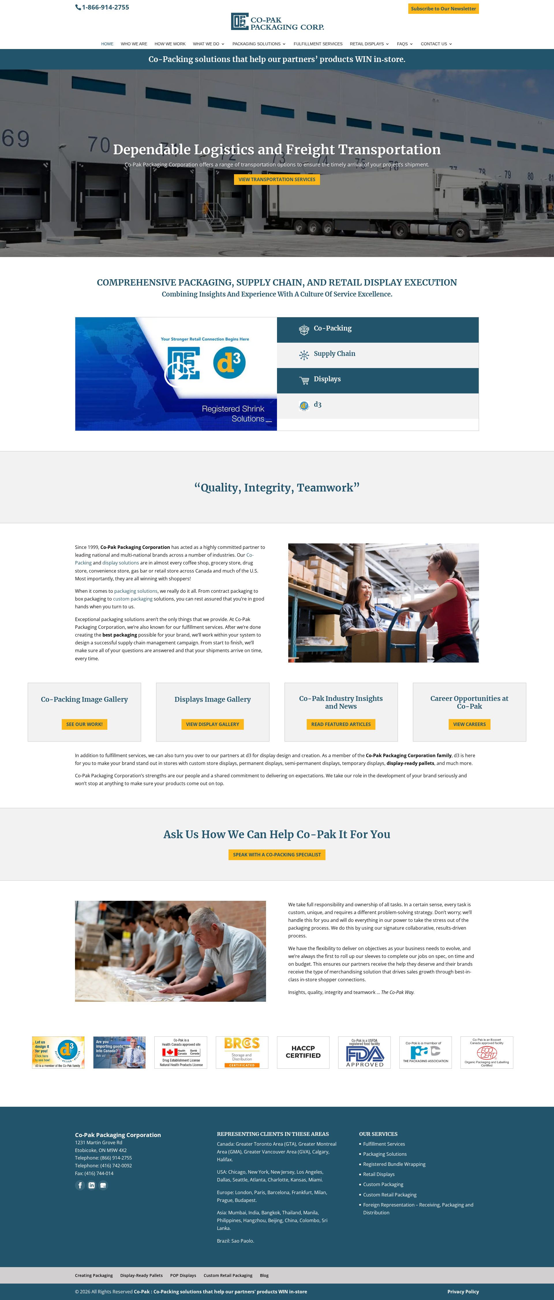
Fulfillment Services (318, 44)
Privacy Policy (463, 1291)
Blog (264, 1275)
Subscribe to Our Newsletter (443, 8)
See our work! (84, 724)
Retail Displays (367, 44)
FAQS (402, 44)
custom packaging (133, 599)
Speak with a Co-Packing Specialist (277, 854)
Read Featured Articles (341, 724)
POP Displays (183, 1275)
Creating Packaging (94, 1275)
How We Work (170, 44)
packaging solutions (136, 591)
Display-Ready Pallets (141, 1275)
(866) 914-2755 (116, 1158)
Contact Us (434, 44)
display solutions (120, 563)
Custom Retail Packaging (390, 1195)
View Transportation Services (277, 179)
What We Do (206, 44)
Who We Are (134, 44)
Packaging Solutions (256, 44)
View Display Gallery (212, 724)
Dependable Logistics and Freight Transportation (277, 149)
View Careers (469, 724)
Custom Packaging (383, 1184)
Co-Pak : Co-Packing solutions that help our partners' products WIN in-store (220, 1291)
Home (107, 44)
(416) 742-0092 (116, 1165)
